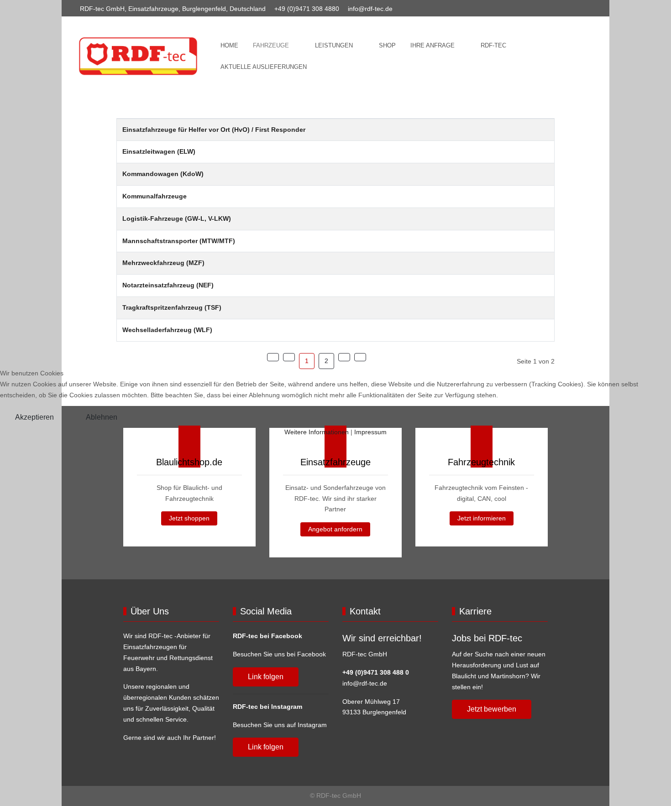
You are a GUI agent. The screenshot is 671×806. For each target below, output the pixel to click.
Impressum (370, 432)
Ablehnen (101, 417)
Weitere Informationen (316, 432)
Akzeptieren (34, 417)
